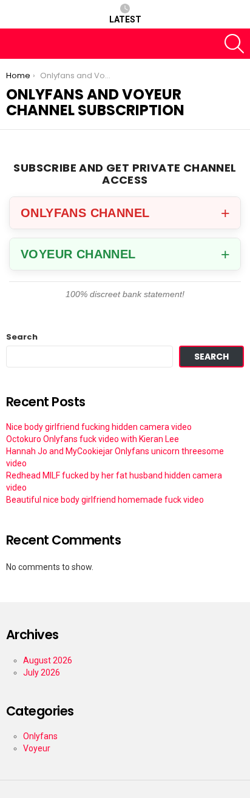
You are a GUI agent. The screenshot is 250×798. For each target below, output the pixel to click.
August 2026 (47, 660)
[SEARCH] (234, 44)
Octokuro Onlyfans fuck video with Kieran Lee (92, 439)
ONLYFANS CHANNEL (85, 213)
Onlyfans (40, 736)
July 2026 (41, 672)
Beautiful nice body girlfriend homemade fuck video (105, 500)
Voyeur (36, 748)
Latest (125, 19)
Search (22, 337)
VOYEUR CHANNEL (78, 254)
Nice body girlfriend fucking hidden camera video (99, 427)
